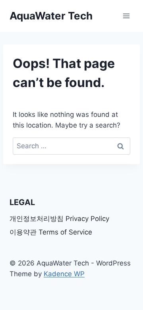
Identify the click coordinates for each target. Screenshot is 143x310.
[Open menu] (126, 16)
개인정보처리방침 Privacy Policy (59, 219)
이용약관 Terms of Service (51, 232)
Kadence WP (64, 274)
